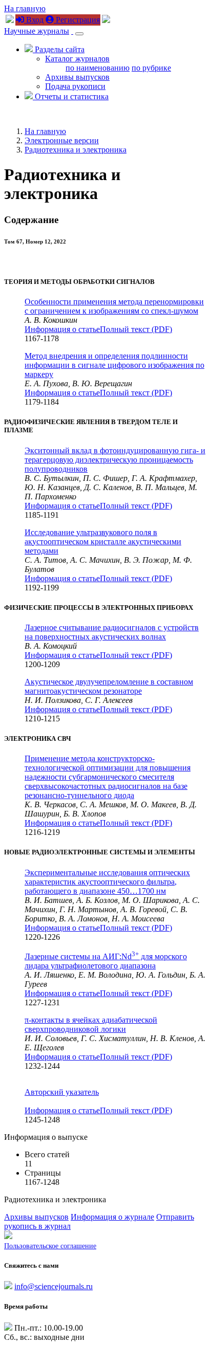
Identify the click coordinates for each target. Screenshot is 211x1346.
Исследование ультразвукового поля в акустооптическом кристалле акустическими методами (103, 541)
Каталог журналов (77, 58)
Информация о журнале (112, 1216)
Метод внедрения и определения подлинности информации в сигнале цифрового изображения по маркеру (114, 365)
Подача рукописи (75, 86)
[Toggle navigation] (79, 33)
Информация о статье (62, 329)
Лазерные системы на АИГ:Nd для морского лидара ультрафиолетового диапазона (106, 961)
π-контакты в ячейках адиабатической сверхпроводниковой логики (91, 1024)
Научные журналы (36, 31)
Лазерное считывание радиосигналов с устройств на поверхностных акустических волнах (112, 632)
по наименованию (98, 67)
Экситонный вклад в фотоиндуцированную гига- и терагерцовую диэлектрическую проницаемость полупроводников (115, 459)
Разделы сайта (59, 49)
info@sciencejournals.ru (53, 1286)
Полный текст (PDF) (136, 329)
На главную (25, 8)
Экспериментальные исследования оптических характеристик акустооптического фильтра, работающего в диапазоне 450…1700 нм (107, 881)
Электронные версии (62, 140)
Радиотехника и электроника (75, 149)
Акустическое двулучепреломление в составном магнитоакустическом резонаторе (109, 686)
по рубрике (151, 67)
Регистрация (77, 19)
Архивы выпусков (77, 77)
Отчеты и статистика (71, 96)
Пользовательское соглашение (50, 1246)
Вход (34, 19)
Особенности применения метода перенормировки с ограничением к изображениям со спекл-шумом (114, 306)
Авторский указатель (62, 1092)
